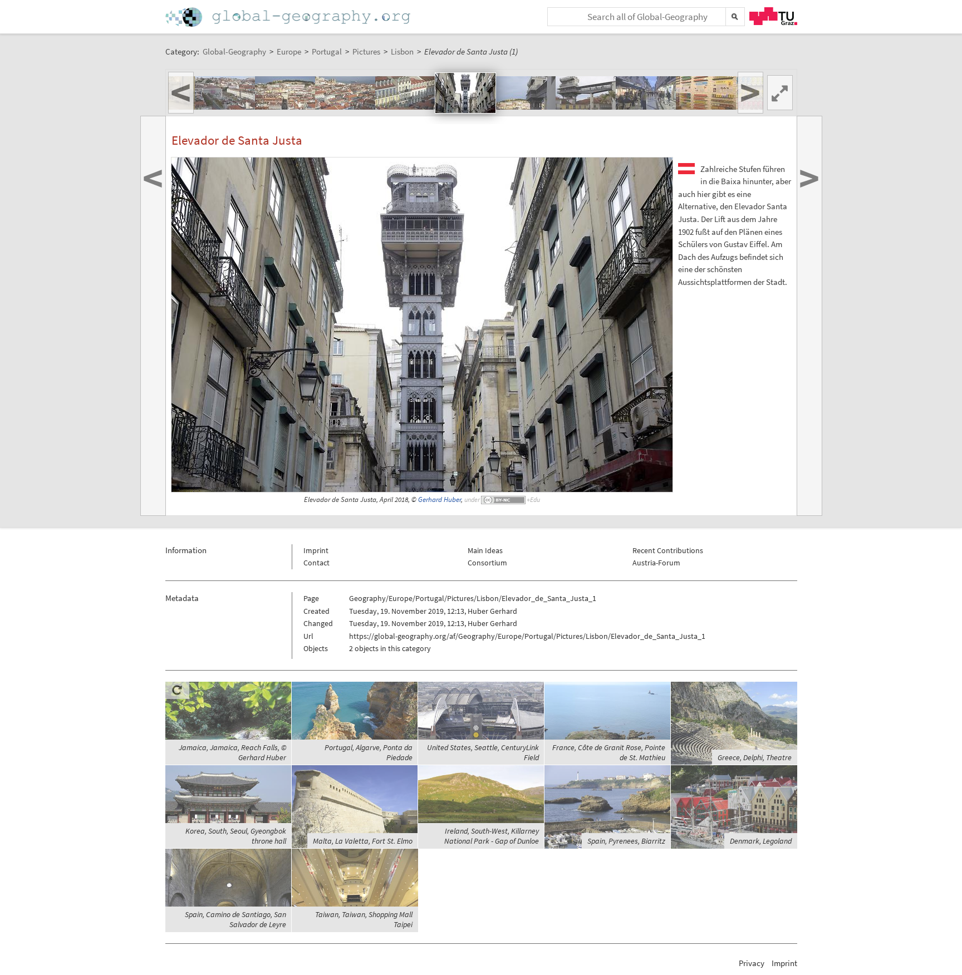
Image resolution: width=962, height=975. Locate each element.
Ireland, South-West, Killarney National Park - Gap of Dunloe (491, 836)
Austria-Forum (656, 563)
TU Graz (773, 16)
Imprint (315, 550)
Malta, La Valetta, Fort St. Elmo (363, 841)
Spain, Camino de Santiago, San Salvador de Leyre (235, 919)
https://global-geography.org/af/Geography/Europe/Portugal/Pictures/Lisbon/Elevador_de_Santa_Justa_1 (527, 636)
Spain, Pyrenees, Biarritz (626, 841)
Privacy (751, 963)
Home (289, 17)
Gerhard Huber (439, 499)
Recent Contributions (667, 550)
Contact (316, 563)
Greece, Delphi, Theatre (755, 757)
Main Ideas (485, 550)
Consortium (487, 563)
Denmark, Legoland (761, 841)
